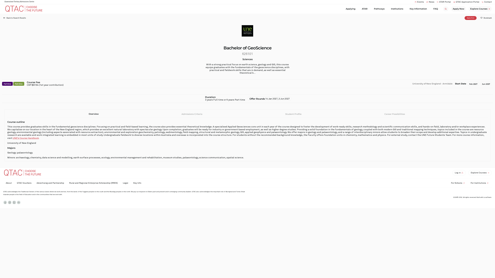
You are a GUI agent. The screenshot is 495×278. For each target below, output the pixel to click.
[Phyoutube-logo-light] (19, 202)
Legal (125, 183)
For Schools (456, 183)
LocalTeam (487, 197)
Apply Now (470, 18)
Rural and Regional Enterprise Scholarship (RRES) (93, 183)
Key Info (137, 183)
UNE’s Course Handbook (26, 138)
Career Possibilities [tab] (394, 114)
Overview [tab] (94, 114)
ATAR (365, 9)
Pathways (379, 9)
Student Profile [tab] (293, 114)
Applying (350, 9)
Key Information (418, 9)
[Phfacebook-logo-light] (5, 202)
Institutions (397, 9)
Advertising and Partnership (50, 183)
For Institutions (478, 183)
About (9, 183)
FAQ (435, 9)
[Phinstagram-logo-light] (10, 202)
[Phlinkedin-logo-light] (14, 202)
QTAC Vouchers (24, 183)
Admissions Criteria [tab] (192, 114)
